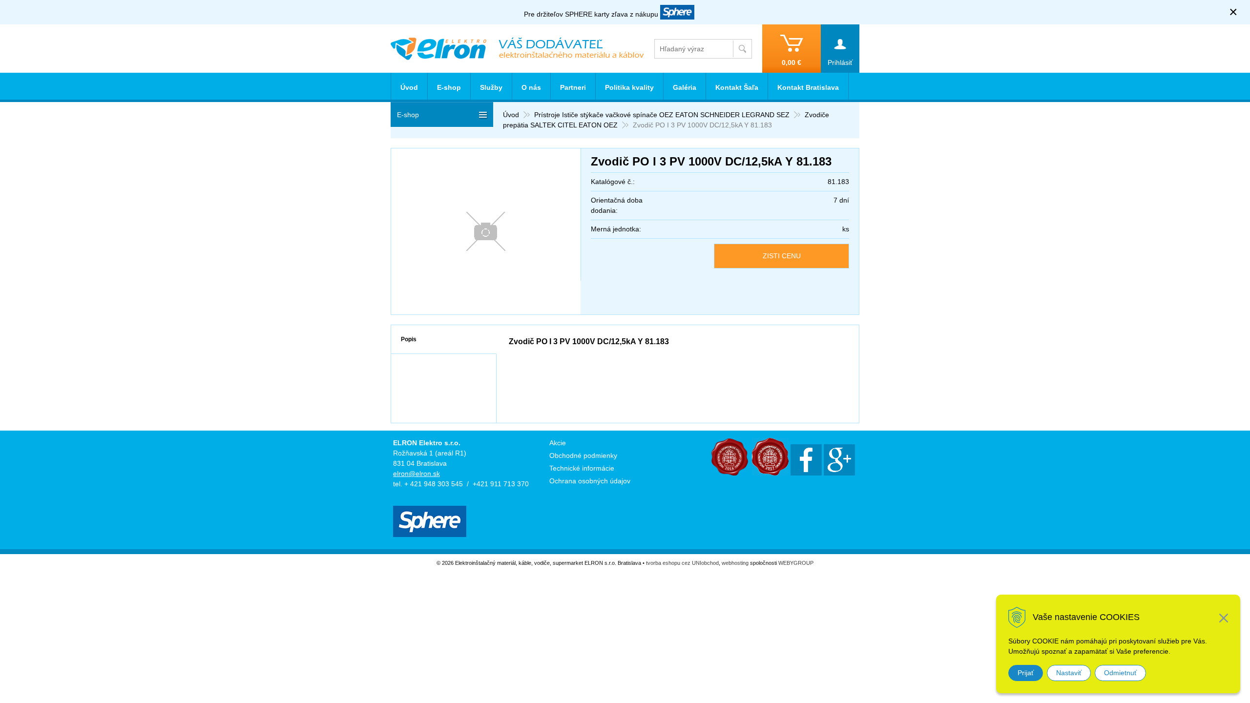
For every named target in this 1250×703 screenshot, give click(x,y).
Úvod (511, 115)
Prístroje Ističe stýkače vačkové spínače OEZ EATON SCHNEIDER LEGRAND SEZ (662, 115)
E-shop (449, 87)
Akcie (557, 443)
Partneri (573, 87)
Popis (409, 339)
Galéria (684, 87)
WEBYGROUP (795, 563)
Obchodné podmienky (583, 455)
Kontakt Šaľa (736, 87)
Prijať (1026, 673)
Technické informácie (581, 468)
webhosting (735, 563)
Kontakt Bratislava (808, 87)
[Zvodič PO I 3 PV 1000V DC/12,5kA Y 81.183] (486, 231)
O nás (531, 87)
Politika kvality (629, 87)
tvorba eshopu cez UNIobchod (682, 563)
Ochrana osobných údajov (589, 481)
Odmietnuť (1120, 673)
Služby (491, 87)
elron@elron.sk (416, 473)
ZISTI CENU (782, 256)
